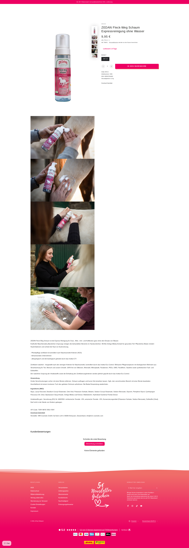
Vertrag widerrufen (37, 498)
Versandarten (63, 487)
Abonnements (63, 494)
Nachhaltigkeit (63, 501)
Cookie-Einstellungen (38, 504)
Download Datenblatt (106, 83)
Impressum (34, 511)
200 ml (106, 59)
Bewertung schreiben (94, 444)
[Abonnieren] (157, 488)
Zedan (103, 23)
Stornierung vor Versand (39, 501)
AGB (32, 487)
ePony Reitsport (39, 521)
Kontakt (33, 508)
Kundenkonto (63, 498)
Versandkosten (113, 42)
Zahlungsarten (63, 491)
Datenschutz (35, 491)
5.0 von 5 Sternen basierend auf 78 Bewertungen (99, 530)
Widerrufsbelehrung (37, 494)
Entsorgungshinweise (65, 504)
